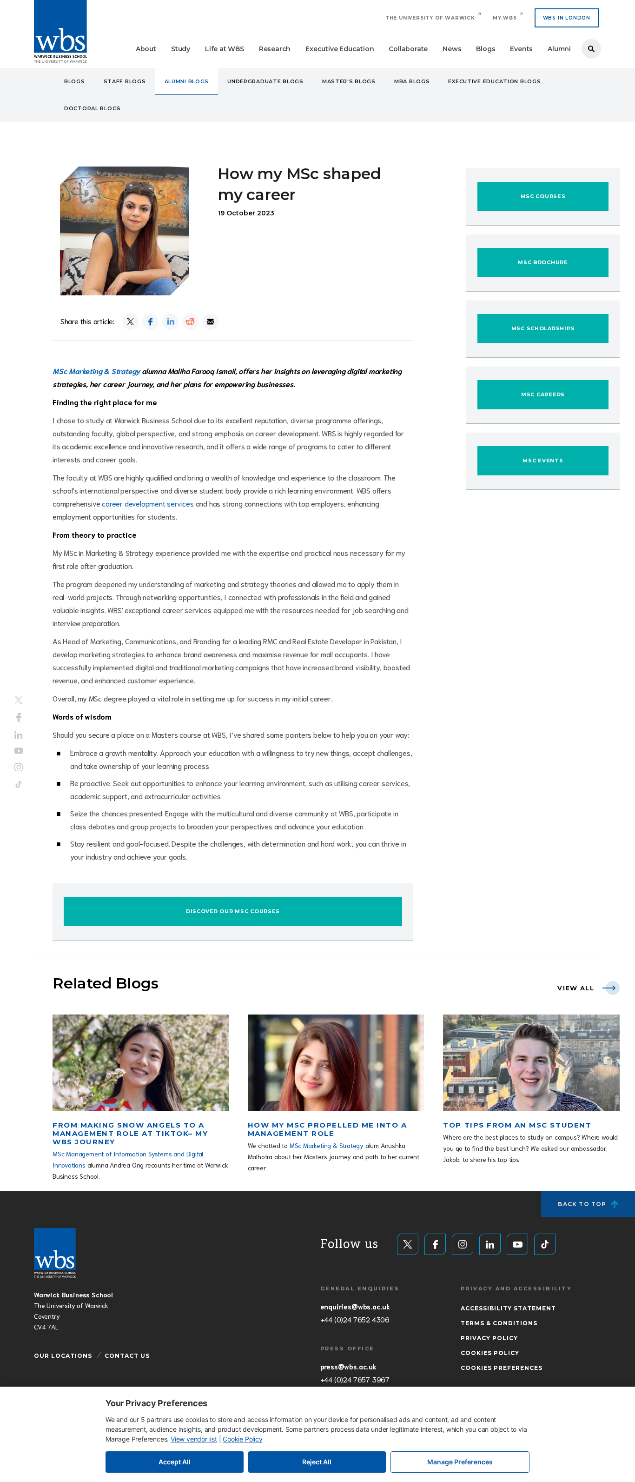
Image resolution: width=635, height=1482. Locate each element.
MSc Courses (543, 196)
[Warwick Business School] (60, 31)
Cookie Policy (242, 1439)
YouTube (18, 751)
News (452, 49)
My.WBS (505, 18)
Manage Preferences (460, 1462)
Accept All (175, 1462)
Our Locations (63, 1355)
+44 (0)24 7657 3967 (355, 1379)
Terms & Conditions (499, 1323)
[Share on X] (130, 322)
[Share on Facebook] (150, 322)
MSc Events (543, 460)
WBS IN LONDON (566, 18)
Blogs (485, 49)
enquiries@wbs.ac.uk (355, 1306)
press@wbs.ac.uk (348, 1366)
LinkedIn (18, 734)
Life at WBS (224, 49)
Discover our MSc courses (233, 911)
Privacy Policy (489, 1338)
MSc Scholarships (543, 328)
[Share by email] (210, 322)
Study (180, 49)
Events (521, 49)
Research (275, 49)
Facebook (19, 717)
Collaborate (408, 49)
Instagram (18, 767)
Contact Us (127, 1355)
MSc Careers (543, 394)
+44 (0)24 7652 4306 (355, 1319)
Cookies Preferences (501, 1367)
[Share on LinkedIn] (170, 322)
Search (591, 49)
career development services (148, 503)
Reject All (316, 1462)
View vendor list (194, 1439)
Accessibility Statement (508, 1308)
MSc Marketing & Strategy (327, 1145)
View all (575, 988)
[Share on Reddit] (190, 322)
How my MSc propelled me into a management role (327, 1129)
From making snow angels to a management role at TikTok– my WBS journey (130, 1133)
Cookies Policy (490, 1352)
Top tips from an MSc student (517, 1125)
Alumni (559, 49)
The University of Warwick (430, 18)
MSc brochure (543, 262)
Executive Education (339, 49)
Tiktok (18, 784)
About (146, 49)
